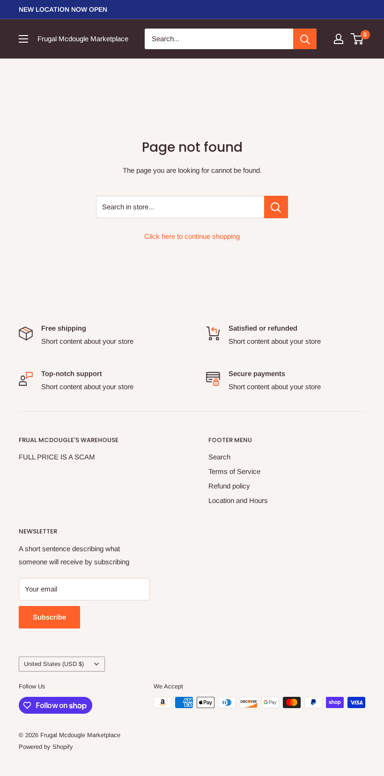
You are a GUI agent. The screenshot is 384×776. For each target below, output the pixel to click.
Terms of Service (234, 471)
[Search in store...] (276, 207)
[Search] (305, 39)
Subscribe (49, 617)
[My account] (338, 39)
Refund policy (229, 486)
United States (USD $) (54, 663)
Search (219, 457)
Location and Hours (238, 500)
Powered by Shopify (46, 746)
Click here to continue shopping (192, 236)
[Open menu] (23, 39)
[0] (357, 38)
